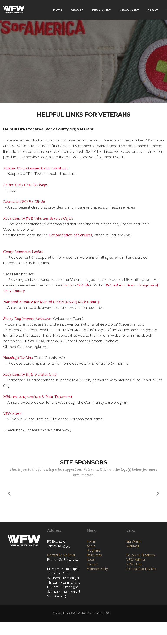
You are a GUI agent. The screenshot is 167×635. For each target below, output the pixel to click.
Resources (94, 555)
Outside (83, 285)
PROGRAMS (100, 9)
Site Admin (133, 541)
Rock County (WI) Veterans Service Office (38, 218)
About (91, 546)
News (91, 559)
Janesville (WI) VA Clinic (24, 201)
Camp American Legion (23, 251)
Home (91, 541)
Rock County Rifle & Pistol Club (30, 374)
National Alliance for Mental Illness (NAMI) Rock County (51, 301)
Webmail (132, 546)
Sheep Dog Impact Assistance (27, 318)
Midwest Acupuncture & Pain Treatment (37, 396)
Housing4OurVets (18, 357)
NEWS (151, 9)
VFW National (136, 559)
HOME (57, 9)
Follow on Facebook (140, 555)
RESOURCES (128, 9)
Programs (93, 550)
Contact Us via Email (61, 555)
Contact (92, 564)
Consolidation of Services (70, 235)
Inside (67, 285)
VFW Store (12, 413)
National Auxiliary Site (141, 569)
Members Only (97, 569)
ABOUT (76, 9)
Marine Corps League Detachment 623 (35, 168)
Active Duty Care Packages (25, 185)
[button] (9, 493)
